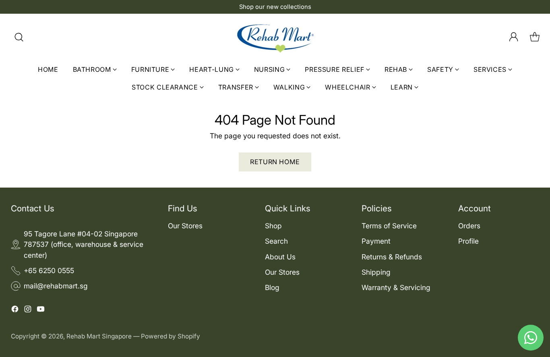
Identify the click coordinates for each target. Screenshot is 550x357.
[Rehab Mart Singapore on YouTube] (40, 310)
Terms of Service (389, 225)
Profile (468, 241)
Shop (273, 225)
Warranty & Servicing (396, 287)
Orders (469, 225)
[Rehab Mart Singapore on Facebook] (15, 310)
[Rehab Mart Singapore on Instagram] (28, 310)
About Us (280, 257)
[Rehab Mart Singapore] (275, 37)
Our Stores (185, 225)
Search (276, 241)
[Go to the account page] (513, 37)
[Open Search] (19, 37)
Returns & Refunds (392, 257)
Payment (376, 241)
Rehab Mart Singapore (99, 336)
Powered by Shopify (170, 336)
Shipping (376, 272)
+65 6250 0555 (49, 270)
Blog (272, 287)
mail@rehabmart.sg (56, 286)
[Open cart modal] (534, 37)
